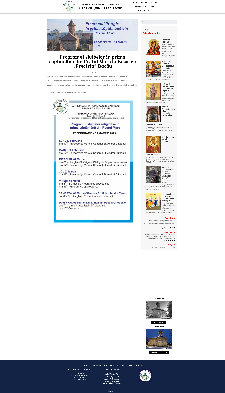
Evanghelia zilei (169, 232)
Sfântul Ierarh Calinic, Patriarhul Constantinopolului (160, 146)
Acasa (135, 2)
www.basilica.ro (112, 376)
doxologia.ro (170, 244)
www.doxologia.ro (112, 381)
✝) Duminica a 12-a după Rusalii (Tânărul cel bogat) (168, 197)
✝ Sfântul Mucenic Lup (167, 41)
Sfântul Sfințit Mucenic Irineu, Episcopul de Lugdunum (168, 87)
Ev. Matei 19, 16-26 (169, 240)
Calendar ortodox (151, 33)
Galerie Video (141, 6)
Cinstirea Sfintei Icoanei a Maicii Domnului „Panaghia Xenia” (168, 172)
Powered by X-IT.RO (112, 391)
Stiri (152, 6)
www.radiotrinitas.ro (112, 380)
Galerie (153, 2)
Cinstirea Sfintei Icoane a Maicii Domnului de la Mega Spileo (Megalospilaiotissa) (160, 115)
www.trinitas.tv (112, 378)
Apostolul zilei (170, 218)
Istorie (144, 2)
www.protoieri (108, 383)
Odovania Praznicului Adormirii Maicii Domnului (168, 65)
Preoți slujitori (145, 11)
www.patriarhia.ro (112, 375)
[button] (158, 322)
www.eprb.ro (112, 373)
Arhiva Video (159, 327)
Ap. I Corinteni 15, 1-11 (168, 228)
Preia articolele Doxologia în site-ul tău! (161, 247)
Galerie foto (159, 299)
